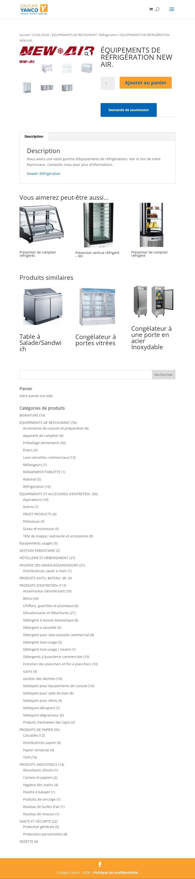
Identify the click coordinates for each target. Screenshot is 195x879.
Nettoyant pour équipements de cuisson (55, 686)
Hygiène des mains (38, 785)
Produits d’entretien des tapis (46, 722)
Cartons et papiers (38, 777)
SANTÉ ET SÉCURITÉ (35, 821)
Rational (29, 479)
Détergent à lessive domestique (48, 620)
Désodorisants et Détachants (46, 613)
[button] (87, 54)
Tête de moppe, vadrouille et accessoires (55, 536)
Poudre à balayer (36, 792)
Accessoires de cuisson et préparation (53, 428)
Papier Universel (36, 750)
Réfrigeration (108, 35)
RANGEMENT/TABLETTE (41, 472)
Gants (27, 671)
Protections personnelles (43, 834)
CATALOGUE (40, 35)
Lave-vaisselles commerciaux (46, 457)
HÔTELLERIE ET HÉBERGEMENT (44, 558)
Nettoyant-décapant (39, 708)
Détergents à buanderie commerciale (53, 656)
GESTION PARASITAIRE (37, 550)
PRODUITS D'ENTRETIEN (39, 585)
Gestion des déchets (39, 678)
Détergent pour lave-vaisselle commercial (56, 635)
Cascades (30, 735)
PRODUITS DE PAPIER (36, 729)
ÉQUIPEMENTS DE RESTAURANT (74, 35)
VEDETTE (26, 841)
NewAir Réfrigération (43, 173)
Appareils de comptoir (40, 435)
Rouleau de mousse (38, 814)
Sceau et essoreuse (38, 528)
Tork (26, 757)
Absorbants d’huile (38, 770)
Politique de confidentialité (115, 872)
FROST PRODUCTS (37, 514)
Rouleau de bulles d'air (41, 806)
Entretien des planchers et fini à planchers (57, 664)
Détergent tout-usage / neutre (47, 649)
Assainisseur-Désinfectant (44, 591)
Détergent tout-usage (40, 642)
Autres (28, 506)
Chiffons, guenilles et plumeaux (48, 605)
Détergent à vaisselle (39, 627)
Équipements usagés (36, 543)
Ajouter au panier (145, 82)
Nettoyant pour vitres (40, 700)
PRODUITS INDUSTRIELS (38, 764)
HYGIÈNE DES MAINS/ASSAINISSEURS (49, 565)
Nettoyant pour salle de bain (46, 693)
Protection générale (38, 827)
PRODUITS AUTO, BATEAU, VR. (43, 578)
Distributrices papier (39, 742)
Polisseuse (31, 521)
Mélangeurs (32, 464)
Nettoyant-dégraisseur (41, 715)
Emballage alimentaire (41, 442)
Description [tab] (33, 136)
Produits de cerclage (39, 799)
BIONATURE (29, 415)
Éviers (28, 450)
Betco (27, 598)
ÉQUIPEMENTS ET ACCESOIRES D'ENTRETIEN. (55, 494)
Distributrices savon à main (45, 571)
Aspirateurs (32, 499)
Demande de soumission (128, 110)
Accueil (24, 35)
